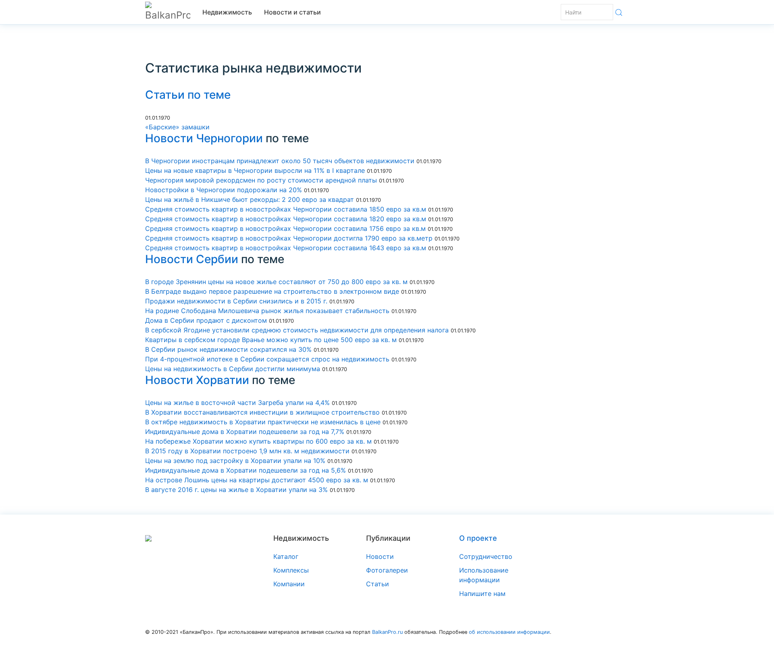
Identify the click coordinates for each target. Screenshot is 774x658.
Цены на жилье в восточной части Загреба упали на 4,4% (237, 403)
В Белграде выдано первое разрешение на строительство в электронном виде (272, 291)
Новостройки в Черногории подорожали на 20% (224, 190)
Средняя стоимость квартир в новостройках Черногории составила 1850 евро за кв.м (285, 209)
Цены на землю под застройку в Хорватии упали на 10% (235, 461)
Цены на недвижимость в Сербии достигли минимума (232, 369)
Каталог (285, 556)
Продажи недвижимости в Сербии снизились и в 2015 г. (237, 301)
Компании (289, 584)
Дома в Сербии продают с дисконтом (206, 320)
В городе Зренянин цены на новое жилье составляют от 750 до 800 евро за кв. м (276, 282)
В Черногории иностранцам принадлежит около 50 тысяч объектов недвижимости (279, 161)
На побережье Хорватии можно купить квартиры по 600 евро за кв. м (258, 441)
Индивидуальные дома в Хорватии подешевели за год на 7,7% (245, 432)
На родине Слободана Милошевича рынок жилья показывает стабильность (267, 311)
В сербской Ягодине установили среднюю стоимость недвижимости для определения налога (297, 330)
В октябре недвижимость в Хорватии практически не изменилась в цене (263, 422)
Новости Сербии (191, 259)
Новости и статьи (292, 12)
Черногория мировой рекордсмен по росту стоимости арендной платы (261, 180)
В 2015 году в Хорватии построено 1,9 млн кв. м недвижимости (247, 451)
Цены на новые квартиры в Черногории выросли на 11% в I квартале (255, 170)
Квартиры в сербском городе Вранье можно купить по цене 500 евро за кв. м (271, 340)
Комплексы (291, 570)
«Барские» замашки (177, 127)
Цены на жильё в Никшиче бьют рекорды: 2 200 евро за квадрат (249, 199)
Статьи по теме (188, 95)
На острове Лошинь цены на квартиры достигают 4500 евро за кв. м (257, 480)
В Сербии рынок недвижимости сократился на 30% (228, 349)
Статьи (377, 584)
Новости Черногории (204, 138)
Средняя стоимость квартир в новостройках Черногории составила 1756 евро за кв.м (285, 228)
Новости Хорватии (197, 380)
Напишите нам (482, 594)
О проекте (478, 538)
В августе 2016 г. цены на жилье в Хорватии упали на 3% (236, 490)
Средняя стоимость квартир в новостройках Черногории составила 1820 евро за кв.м (285, 219)
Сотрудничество (485, 556)
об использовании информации (509, 632)
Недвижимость (227, 12)
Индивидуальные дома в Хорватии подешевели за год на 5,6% (245, 470)
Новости (380, 556)
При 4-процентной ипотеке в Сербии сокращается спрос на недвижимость (267, 359)
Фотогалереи (387, 570)
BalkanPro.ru (387, 632)
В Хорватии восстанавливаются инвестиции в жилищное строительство (262, 412)
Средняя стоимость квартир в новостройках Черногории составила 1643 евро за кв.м (285, 248)
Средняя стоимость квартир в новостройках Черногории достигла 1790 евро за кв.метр (289, 238)
